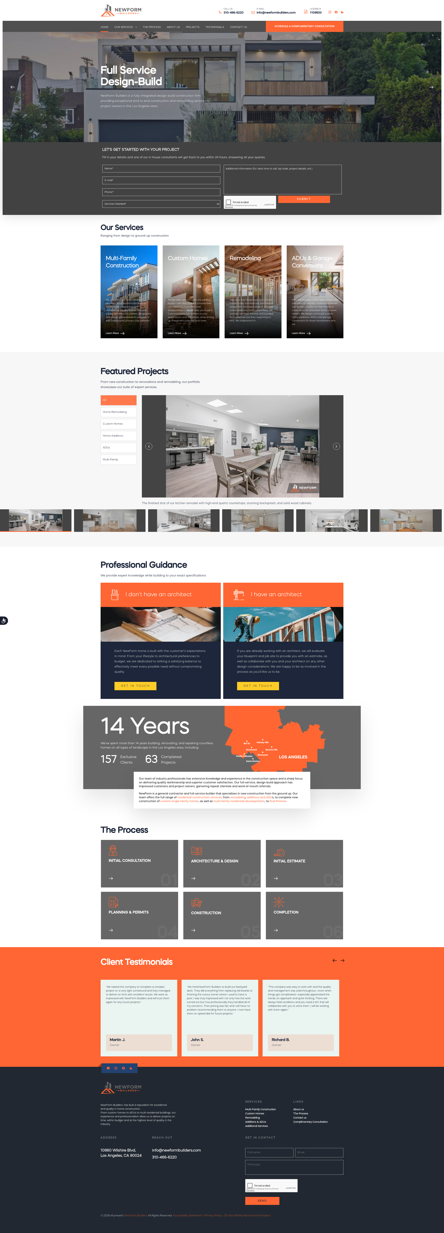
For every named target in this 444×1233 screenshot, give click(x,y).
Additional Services (256, 1126)
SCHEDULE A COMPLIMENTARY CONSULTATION (305, 26)
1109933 (316, 13)
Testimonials (215, 27)
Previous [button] (12, 87)
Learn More (112, 333)
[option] (222, 87)
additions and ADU (259, 797)
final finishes (278, 801)
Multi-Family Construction (260, 1109)
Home (104, 27)
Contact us (238, 27)
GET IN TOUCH (135, 686)
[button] (119, 400)
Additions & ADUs (255, 1122)
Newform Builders (136, 1215)
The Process (152, 27)
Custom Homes (254, 1113)
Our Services (123, 27)
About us (173, 27)
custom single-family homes (179, 801)
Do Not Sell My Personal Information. (247, 1215)
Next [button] (431, 87)
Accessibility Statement (187, 1215)
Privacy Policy (213, 1215)
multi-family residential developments (239, 801)
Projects (192, 27)
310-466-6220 (234, 13)
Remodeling (252, 1118)
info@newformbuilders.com (276, 13)
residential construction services (199, 797)
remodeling (238, 797)
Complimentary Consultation (310, 1122)
